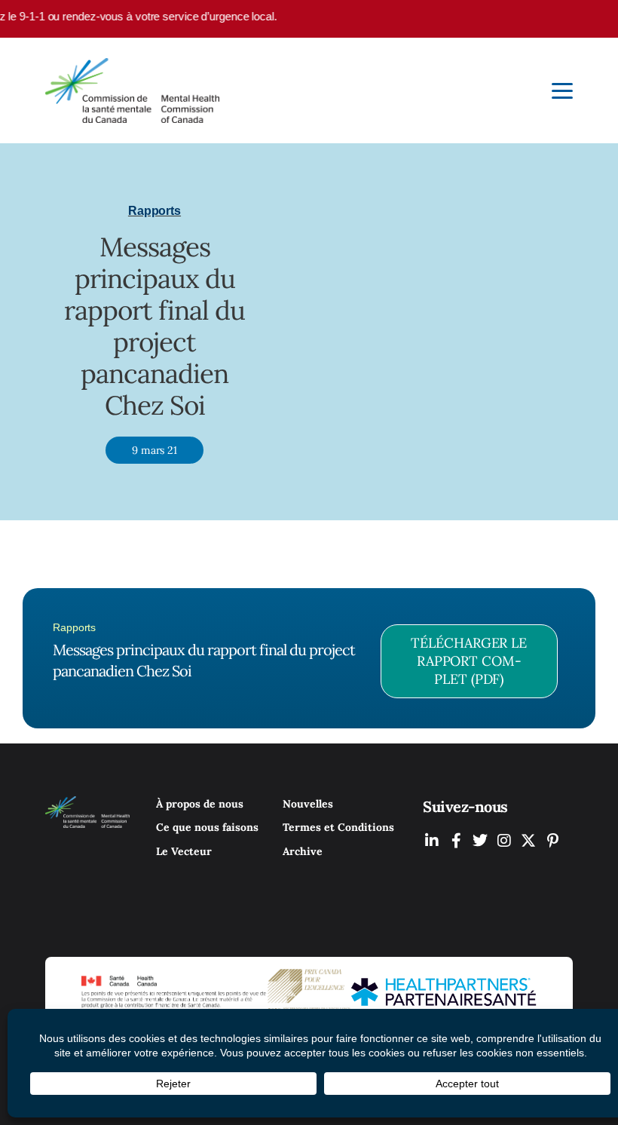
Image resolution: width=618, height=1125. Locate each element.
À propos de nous (199, 804)
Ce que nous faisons (207, 827)
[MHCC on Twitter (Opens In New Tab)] (480, 840)
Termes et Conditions (338, 827)
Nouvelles (308, 804)
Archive (303, 851)
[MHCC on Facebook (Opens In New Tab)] (456, 840)
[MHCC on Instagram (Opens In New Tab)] (504, 840)
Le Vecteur (184, 851)
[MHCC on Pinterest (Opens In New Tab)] (552, 840)
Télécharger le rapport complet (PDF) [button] (469, 661)
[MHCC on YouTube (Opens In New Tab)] (528, 840)
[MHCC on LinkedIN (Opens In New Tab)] (432, 840)
